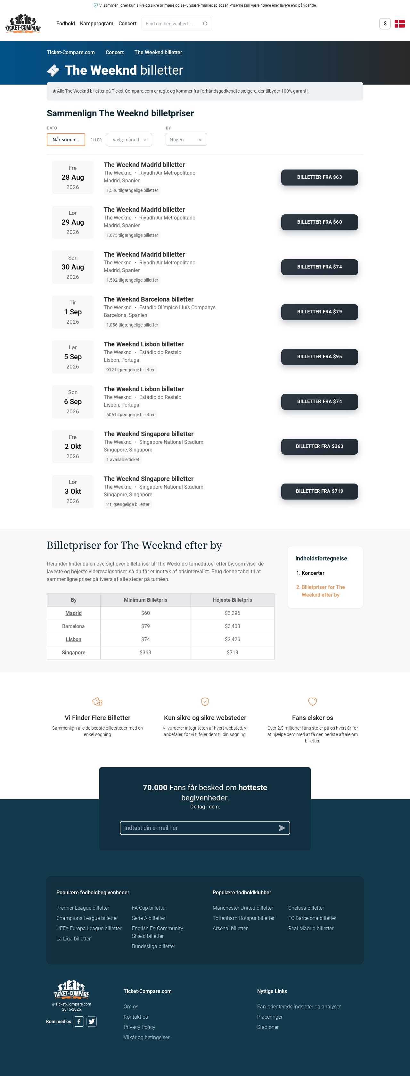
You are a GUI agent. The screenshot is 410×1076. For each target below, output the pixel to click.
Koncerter (313, 573)
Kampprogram (96, 24)
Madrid (73, 613)
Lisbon (73, 639)
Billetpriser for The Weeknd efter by (323, 591)
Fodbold (65, 24)
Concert (127, 24)
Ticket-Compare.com (71, 52)
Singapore (74, 653)
